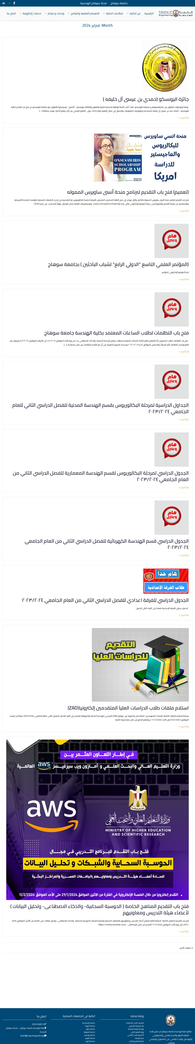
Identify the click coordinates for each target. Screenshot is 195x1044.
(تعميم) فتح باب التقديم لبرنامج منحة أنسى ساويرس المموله (128, 191)
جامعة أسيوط (90, 1026)
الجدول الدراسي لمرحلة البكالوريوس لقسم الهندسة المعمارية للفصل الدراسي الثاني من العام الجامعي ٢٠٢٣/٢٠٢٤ (101, 476)
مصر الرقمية (139, 1038)
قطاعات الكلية (114, 13)
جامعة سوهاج (119, 3)
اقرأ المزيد (184, 118)
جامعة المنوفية (89, 1032)
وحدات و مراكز (56, 13)
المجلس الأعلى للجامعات (135, 1023)
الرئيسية (149, 13)
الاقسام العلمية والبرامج (85, 13)
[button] (128, 13)
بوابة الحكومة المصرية (136, 1029)
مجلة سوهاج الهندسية (93, 3)
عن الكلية (135, 13)
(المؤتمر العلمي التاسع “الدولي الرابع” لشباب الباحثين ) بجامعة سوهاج (118, 264)
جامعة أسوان (90, 1041)
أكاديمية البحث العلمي (136, 1035)
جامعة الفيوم (90, 1038)
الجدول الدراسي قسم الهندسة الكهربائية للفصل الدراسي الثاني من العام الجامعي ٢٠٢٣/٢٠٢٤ (107, 544)
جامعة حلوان (90, 1029)
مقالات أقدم (185, 948)
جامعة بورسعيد (89, 1035)
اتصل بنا (11, 13)
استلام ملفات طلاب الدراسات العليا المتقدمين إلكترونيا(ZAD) (128, 707)
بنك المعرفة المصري (136, 1026)
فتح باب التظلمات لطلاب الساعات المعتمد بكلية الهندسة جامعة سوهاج (116, 332)
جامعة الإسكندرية (88, 1023)
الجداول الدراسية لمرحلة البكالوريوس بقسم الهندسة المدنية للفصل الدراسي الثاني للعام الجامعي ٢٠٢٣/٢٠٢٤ (100, 408)
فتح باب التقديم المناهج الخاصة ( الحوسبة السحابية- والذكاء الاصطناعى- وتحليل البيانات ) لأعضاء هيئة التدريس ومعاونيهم (99, 909)
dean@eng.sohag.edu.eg (32, 1036)
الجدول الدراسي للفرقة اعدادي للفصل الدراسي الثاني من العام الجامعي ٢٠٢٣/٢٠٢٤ (105, 600)
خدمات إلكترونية (32, 13)
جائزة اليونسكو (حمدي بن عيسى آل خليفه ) (146, 99)
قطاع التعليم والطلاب (136, 1041)
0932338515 (38, 1024)
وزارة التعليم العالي (137, 1032)
